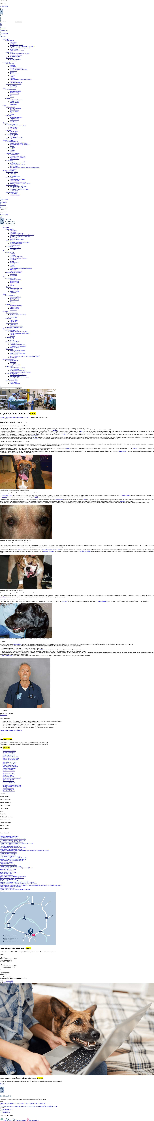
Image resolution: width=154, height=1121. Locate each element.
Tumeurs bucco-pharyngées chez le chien (10, 886)
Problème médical (14, 102)
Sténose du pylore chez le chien (8, 879)
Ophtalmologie (13, 86)
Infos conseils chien (11, 417)
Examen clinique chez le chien (11, 758)
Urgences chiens (14, 131)
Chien (4, 88)
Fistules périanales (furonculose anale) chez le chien (13, 847)
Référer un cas (13, 193)
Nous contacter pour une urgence (14, 138)
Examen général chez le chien (10, 759)
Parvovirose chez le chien (6, 875)
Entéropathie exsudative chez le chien (9, 844)
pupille (81, 431)
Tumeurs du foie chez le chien (7, 888)
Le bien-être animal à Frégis (17, 50)
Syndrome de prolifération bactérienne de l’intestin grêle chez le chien (17, 882)
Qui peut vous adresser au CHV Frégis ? (20, 144)
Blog (18, 1103)
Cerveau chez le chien (8, 755)
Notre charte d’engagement (16, 45)
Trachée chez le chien (8, 788)
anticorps (64, 601)
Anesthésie (12, 65)
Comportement (13, 71)
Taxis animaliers (14, 166)
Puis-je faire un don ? (15, 163)
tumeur (68, 448)
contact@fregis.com (8, 982)
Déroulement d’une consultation (18, 157)
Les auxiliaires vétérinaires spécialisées (19, 53)
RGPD (55, 1106)
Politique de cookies (26, 1106)
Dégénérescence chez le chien (10, 756)
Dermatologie (13, 85)
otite (85, 499)
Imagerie (12, 72)
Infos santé (13, 1103)
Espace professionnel (8, 170)
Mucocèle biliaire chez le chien (8, 872)
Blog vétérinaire (14, 190)
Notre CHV (6, 39)
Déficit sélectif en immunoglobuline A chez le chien (13, 839)
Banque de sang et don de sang (17, 164)
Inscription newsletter (15, 176)
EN (1, 25)
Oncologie (12, 78)
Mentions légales (49, 1106)
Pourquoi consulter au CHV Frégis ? (19, 143)
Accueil (2, 417)
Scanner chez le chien (8, 781)
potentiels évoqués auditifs (49, 549)
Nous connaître (10, 40)
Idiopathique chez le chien (9, 762)
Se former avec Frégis (11, 185)
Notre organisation (14, 180)
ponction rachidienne (7, 655)
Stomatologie (13, 81)
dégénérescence (4, 597)
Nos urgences (9, 177)
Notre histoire (13, 42)
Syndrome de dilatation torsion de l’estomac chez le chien (14, 881)
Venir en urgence (14, 127)
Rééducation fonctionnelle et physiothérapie (21, 79)
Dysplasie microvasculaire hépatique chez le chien (12, 840)
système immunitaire (103, 601)
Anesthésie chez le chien (9, 751)
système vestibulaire (85, 551)
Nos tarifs (12, 150)
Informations (9, 58)
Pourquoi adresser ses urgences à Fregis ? (20, 183)
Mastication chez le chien (9, 765)
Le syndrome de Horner (6, 495)
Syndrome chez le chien (9, 782)
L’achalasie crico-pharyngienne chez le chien (11, 860)
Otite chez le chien (8, 769)
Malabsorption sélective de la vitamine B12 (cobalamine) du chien (16, 868)
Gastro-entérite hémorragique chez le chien (11, 849)
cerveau (64, 434)
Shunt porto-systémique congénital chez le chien (12, 878)
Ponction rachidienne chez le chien (12, 778)
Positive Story (13, 169)
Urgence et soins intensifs (16, 82)
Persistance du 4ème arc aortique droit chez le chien (13, 876)
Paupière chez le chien (9, 773)
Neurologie (12, 75)
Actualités (12, 147)
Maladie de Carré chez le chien (8, 869)
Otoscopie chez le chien (9, 771)
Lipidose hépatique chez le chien (8, 865)
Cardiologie (13, 66)
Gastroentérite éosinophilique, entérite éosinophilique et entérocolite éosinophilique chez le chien (24, 850)
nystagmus (35, 435)
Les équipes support (15, 56)
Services (8, 1103)
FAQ (11, 95)
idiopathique (122, 451)
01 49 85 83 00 (4, 6)
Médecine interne (14, 73)
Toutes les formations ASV (16, 187)
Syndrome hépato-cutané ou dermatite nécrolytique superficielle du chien (18, 883)
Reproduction (13, 104)
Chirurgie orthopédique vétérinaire (18, 69)
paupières (54, 430)
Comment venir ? (14, 154)
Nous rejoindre (13, 60)
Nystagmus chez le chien (9, 768)
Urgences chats (13, 133)
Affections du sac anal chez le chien (9, 836)
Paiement (12, 151)
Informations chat (10, 107)
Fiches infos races (14, 92)
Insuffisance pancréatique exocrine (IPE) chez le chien (13, 857)
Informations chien (11, 89)
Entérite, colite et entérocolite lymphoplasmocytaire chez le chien (16, 843)
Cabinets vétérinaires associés (13, 84)
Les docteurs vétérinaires (16, 55)
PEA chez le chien (8, 775)
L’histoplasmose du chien (6, 862)
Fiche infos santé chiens (23, 417)
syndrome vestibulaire (48, 551)
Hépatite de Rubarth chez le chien (8, 853)
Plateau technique (14, 49)
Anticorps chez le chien (9, 752)
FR (1, 23)
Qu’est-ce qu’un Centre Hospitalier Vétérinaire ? (22, 46)
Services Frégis (10, 63)
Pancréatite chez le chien (6, 873)
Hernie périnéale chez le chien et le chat (10, 856)
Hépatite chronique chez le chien (8, 852)
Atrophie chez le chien (9, 754)
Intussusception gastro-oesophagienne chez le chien (13, 859)
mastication (35, 438)
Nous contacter (13, 128)
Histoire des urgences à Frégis (17, 179)
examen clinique (17, 644)
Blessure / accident (14, 101)
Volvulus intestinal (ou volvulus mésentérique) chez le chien (15, 889)
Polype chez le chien (8, 776)
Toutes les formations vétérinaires (18, 186)
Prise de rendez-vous (7, 1109)
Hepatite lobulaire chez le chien (8, 855)
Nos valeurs (13, 43)
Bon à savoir (9, 160)
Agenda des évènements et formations (19, 189)
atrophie (3, 599)
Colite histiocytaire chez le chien (8, 837)
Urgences (8, 98)
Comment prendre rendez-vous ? (18, 156)
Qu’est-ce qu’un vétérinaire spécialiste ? (20, 48)
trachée (36, 497)
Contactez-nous (6, 1112)
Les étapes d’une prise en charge (18, 125)
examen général (59, 499)
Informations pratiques (15, 59)
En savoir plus (3, 715)
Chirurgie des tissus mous (16, 68)
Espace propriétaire (8, 140)
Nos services (6, 62)
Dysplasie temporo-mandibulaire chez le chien (11, 842)
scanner (135, 448)
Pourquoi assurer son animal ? (17, 162)
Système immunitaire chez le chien (12, 786)
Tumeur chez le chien (8, 789)
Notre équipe (9, 52)
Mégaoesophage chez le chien (7, 870)
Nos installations (14, 136)
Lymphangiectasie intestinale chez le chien (10, 866)
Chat (4, 105)
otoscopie (20, 549)
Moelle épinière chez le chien (10, 766)
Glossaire (12, 97)
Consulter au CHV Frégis (12, 153)
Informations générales (15, 91)
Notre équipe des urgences (16, 137)
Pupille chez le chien (8, 779)
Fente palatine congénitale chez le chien (10, 846)
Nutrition (12, 76)
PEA (59, 549)
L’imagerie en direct (15, 195)
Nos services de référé (12, 192)
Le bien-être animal (14, 159)
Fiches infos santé (14, 94)
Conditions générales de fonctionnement (10, 1106)
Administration (10, 149)
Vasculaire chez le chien (9, 791)
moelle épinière (126, 495)
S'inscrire (2, 1084)
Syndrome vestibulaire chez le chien (12, 785)
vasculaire (122, 501)
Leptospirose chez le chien (6, 863)
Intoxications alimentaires (16, 99)
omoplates (4, 497)
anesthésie (40, 649)
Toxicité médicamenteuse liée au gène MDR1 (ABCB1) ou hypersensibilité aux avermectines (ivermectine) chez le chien (30, 885)
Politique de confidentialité (38, 1106)
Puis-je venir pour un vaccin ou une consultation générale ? (24, 167)
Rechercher (18, 22)
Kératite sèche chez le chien (10, 763)
